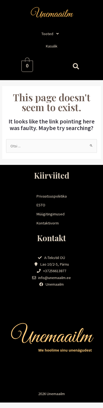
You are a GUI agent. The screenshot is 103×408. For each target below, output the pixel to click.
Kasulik (51, 46)
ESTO (40, 204)
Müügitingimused (50, 214)
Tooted (47, 33)
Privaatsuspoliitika (51, 196)
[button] (51, 33)
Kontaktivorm (47, 223)
